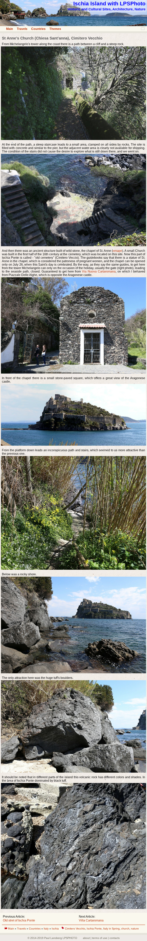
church (125, 928)
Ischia (55, 928)
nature (135, 928)
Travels (22, 28)
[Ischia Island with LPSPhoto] (73, 25)
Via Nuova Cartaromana (99, 271)
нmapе (117, 250)
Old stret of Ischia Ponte (19, 920)
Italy (46, 928)
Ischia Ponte (94, 928)
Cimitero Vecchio (75, 928)
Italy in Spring (111, 928)
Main (9, 28)
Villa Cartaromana (91, 920)
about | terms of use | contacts (101, 937)
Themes (55, 28)
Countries (38, 28)
